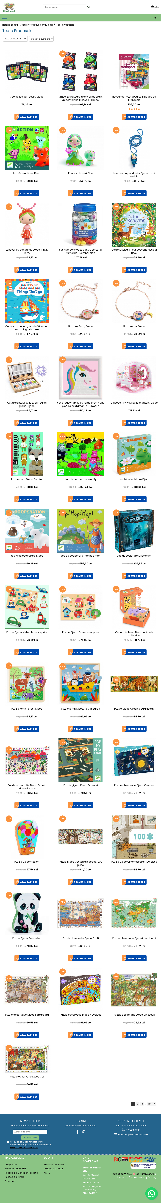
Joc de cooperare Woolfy (80, 479)
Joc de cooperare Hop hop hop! (80, 556)
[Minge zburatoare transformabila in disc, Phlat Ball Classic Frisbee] (80, 72)
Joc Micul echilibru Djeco (134, 479)
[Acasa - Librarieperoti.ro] (20, 7)
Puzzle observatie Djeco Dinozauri (134, 1015)
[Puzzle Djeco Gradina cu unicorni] (134, 684)
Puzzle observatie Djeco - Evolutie (80, 1015)
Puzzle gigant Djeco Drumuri (80, 785)
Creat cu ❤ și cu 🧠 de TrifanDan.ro (134, 1174)
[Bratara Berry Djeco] (80, 301)
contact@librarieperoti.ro (133, 1134)
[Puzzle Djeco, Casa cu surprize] (80, 607)
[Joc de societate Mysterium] (134, 531)
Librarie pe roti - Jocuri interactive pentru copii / (29, 24)
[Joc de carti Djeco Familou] (26, 454)
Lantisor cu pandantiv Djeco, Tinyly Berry (27, 251)
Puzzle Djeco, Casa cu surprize (80, 632)
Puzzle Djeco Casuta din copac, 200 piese (80, 863)
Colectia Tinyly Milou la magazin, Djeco (134, 403)
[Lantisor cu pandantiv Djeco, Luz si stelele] (134, 148)
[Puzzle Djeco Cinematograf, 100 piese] (134, 837)
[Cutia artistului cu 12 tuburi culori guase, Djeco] (26, 378)
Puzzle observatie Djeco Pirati (80, 938)
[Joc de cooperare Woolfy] (80, 454)
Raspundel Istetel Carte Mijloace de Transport (134, 98)
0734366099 (132, 1130)
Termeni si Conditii (15, 1168)
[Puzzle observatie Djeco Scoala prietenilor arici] (26, 760)
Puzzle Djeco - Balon (26, 862)
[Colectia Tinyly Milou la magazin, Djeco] (134, 378)
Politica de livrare (15, 1176)
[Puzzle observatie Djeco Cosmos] (134, 760)
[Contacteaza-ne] (155, 17)
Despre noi (11, 1164)
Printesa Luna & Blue (80, 173)
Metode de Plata (54, 1164)
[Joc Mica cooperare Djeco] (26, 531)
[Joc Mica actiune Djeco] (26, 148)
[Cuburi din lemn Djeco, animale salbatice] (134, 607)
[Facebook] (77, 1132)
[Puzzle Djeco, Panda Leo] (26, 913)
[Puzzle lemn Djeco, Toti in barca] (80, 683)
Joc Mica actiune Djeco (27, 173)
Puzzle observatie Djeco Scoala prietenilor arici (27, 787)
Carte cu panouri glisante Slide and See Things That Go (26, 328)
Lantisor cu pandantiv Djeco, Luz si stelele (134, 175)
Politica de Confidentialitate (24, 1147)
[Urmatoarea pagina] (154, 1104)
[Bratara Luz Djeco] (134, 301)
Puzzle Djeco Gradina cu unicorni (134, 709)
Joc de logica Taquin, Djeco (27, 96)
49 (149, 1103)
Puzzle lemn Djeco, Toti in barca (80, 709)
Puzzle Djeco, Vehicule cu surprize (26, 632)
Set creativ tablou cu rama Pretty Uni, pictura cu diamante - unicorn (80, 404)
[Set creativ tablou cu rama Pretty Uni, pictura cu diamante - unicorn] (80, 378)
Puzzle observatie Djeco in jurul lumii (134, 938)
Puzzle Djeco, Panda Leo (27, 938)
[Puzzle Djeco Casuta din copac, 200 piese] (80, 837)
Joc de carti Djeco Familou (27, 479)
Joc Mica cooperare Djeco (27, 556)
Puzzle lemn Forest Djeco (26, 709)
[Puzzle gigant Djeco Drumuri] (80, 760)
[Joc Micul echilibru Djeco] (134, 454)
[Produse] (5, 18)
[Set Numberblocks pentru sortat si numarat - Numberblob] (80, 225)
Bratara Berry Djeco (80, 326)
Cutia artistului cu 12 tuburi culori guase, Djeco (27, 404)
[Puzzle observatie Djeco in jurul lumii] (134, 913)
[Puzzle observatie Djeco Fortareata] (26, 989)
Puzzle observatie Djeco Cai (27, 1076)
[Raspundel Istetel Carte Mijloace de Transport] (134, 72)
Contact (10, 1181)
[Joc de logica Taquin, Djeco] (26, 72)
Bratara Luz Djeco (134, 326)
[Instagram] (83, 1132)
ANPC (47, 1172)
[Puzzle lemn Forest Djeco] (26, 684)
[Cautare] (89, 7)
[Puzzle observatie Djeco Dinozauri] (134, 990)
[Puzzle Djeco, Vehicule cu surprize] (26, 607)
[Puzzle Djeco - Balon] (26, 837)
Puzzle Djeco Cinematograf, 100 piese (134, 862)
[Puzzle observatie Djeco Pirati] (80, 913)
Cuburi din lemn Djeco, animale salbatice (134, 634)
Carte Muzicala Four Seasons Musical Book (134, 251)
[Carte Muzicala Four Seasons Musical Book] (134, 225)
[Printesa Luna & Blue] (80, 148)
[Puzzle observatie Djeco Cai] (26, 1059)
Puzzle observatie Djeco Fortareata (27, 1015)
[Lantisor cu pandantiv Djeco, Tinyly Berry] (26, 225)
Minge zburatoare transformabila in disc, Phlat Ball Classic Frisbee (80, 98)
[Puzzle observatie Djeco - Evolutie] (80, 990)
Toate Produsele (65, 24)
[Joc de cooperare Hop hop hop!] (80, 531)
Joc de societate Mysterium (134, 556)
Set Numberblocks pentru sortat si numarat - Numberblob (80, 251)
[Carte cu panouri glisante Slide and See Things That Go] (26, 301)
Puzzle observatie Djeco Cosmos (134, 785)
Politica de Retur (53, 1168)
